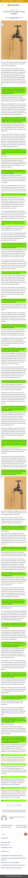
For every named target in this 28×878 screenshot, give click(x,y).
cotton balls (8, 811)
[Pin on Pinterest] (18, 805)
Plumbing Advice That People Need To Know (11, 855)
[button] (2, 5)
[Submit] (25, 834)
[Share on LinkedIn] (20, 805)
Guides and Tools (5, 844)
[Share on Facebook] (10, 805)
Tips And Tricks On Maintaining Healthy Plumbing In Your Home (13, 858)
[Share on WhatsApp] (8, 805)
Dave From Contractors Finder (16, 18)
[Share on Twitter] (13, 805)
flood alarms (23, 811)
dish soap (13, 811)
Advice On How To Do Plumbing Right (10, 862)
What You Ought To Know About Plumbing (11, 867)
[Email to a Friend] (15, 805)
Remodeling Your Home (6, 847)
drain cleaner (17, 811)
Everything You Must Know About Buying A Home (13, 865)
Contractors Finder (14, 9)
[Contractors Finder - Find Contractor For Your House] (14, 5)
